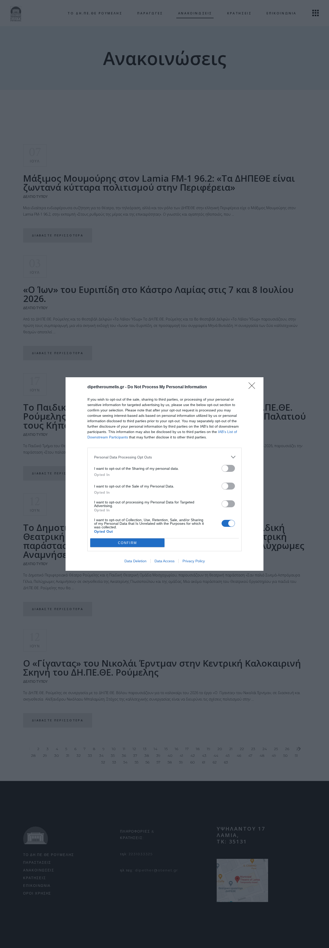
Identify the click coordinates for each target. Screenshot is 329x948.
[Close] (253, 387)
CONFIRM (127, 543)
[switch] (228, 468)
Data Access (164, 561)
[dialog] (164, 474)
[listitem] (164, 457)
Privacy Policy (193, 561)
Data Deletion (135, 561)
